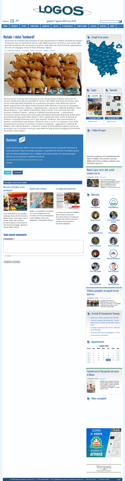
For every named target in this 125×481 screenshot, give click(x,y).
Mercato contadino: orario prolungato (14, 188)
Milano (46, 50)
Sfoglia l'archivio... (93, 121)
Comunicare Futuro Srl (75, 479)
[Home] (62, 9)
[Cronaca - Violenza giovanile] (93, 306)
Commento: (9, 239)
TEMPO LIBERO (82, 26)
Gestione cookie (104, 479)
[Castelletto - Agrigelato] (91, 392)
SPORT (24, 26)
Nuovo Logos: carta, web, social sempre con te (100, 171)
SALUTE (55, 26)
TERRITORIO (34, 26)
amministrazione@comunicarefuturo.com (24, 160)
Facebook (17, 172)
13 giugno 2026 (94, 118)
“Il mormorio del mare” (100, 335)
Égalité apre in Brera (38, 188)
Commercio (38, 50)
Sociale (109, 298)
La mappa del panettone (66, 188)
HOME (5, 26)
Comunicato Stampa (13, 50)
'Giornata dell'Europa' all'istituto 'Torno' (106, 332)
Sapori (53, 50)
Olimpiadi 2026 (113, 118)
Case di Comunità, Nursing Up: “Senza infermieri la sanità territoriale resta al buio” (105, 322)
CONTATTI (6, 30)
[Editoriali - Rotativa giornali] (93, 187)
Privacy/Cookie (91, 479)
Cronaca (102, 298)
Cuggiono (103, 378)
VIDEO (112, 26)
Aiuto (9, 256)
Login (118, 479)
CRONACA (14, 26)
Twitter (7, 172)
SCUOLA (93, 26)
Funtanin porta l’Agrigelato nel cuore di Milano (103, 373)
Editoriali (103, 177)
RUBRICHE (45, 26)
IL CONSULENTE (67, 26)
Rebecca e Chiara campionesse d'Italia (105, 318)
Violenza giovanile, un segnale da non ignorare (103, 292)
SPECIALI (103, 26)
